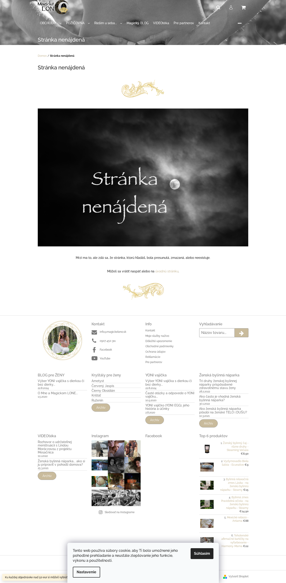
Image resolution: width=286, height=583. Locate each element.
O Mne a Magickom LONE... (58, 393)
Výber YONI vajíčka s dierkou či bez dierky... (61, 382)
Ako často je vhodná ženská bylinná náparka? (220, 398)
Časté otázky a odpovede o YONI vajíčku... (169, 395)
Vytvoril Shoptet (238, 576)
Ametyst (98, 381)
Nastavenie (86, 572)
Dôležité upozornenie (158, 341)
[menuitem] (51, 23)
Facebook (106, 349)
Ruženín (97, 400)
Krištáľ (96, 395)
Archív (100, 407)
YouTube (105, 358)
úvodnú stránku (166, 271)
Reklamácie (152, 357)
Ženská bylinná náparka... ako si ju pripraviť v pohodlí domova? (61, 463)
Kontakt (150, 330)
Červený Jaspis (103, 386)
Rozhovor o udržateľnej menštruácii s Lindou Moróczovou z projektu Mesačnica (55, 447)
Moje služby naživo (157, 336)
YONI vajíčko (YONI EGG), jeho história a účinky (167, 407)
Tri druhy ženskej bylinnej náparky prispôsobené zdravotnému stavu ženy (218, 384)
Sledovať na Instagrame (120, 512)
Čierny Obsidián (103, 390)
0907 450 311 (108, 340)
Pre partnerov (153, 362)
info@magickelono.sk (113, 331)
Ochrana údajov (155, 351)
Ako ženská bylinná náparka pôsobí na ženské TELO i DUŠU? (223, 410)
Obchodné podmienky (159, 346)
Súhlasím (202, 553)
